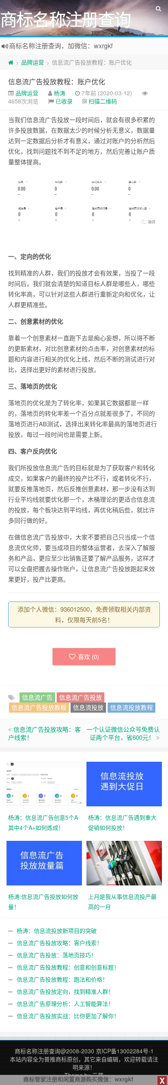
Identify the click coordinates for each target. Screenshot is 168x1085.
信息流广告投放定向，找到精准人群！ (65, 991)
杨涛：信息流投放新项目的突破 (57, 930)
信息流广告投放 (80, 697)
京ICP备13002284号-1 (125, 1051)
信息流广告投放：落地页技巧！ (57, 955)
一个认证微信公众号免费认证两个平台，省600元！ (123, 733)
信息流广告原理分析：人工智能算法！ (65, 1003)
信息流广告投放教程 (38, 707)
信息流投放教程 (131, 707)
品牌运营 (32, 62)
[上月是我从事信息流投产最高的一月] (124, 862)
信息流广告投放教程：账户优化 (56, 81)
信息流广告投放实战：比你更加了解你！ (68, 1016)
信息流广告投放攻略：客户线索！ (44, 733)
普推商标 (55, 1059)
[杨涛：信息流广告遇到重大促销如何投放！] (124, 783)
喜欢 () (88, 656)
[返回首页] (10, 62)
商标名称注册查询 (37, 1051)
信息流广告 (37, 697)
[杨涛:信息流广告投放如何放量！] (44, 862)
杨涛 (59, 93)
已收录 (64, 101)
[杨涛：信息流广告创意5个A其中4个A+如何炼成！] (44, 783)
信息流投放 (88, 707)
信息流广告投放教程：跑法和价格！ (62, 979)
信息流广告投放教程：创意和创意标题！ (68, 967)
